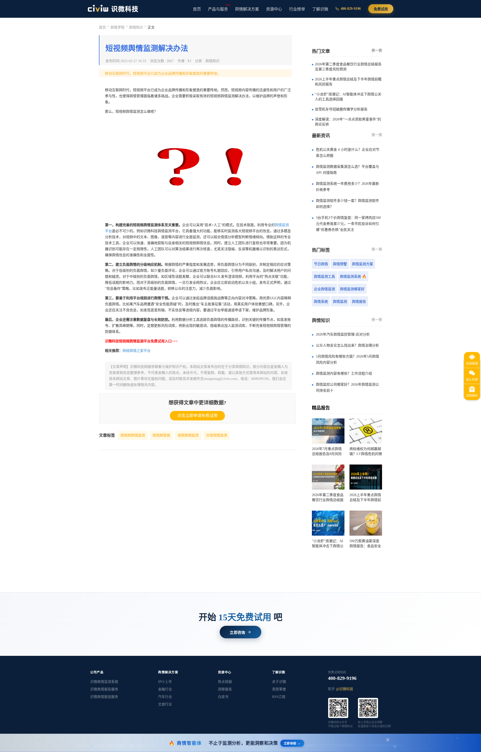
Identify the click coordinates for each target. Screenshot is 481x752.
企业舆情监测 (324, 289)
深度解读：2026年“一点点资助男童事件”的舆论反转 (348, 121)
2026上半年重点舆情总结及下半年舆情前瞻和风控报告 (348, 81)
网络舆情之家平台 (137, 351)
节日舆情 (321, 264)
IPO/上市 (165, 682)
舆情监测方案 (362, 264)
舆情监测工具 (324, 276)
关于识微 (279, 682)
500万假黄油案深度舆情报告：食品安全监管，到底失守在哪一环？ (365, 544)
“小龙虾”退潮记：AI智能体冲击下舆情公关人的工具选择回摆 (348, 96)
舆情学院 (117, 27)
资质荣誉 (279, 689)
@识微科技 (344, 689)
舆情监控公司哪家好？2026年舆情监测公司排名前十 (347, 387)
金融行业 (165, 689)
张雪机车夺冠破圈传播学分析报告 (341, 109)
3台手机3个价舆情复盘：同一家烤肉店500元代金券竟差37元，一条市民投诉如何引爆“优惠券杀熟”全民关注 (348, 224)
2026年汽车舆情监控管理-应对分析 (343, 334)
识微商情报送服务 (104, 697)
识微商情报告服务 (104, 689)
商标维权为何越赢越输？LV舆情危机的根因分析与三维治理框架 (365, 452)
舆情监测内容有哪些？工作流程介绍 (344, 373)
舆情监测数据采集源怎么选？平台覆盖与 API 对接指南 (347, 170)
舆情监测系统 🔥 (353, 276)
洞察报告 (225, 689)
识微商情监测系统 (104, 682)
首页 (197, 9)
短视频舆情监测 (133, 435)
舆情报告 (359, 302)
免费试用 (381, 9)
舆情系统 (321, 302)
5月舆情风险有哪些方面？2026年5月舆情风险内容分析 (347, 359)
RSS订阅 (278, 697)
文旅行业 (165, 704)
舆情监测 (340, 302)
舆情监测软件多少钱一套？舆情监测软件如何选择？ (347, 204)
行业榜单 (297, 9)
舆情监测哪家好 (352, 289)
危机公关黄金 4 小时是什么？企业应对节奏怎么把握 (347, 153)
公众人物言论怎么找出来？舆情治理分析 (347, 345)
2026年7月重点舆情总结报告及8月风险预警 (327, 452)
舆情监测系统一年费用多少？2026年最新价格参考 (347, 187)
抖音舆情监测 (216, 435)
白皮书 (223, 697)
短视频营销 (161, 435)
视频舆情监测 (188, 435)
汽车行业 (165, 697)
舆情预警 (340, 264)
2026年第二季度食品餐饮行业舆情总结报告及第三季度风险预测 (348, 66)
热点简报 (225, 682)
